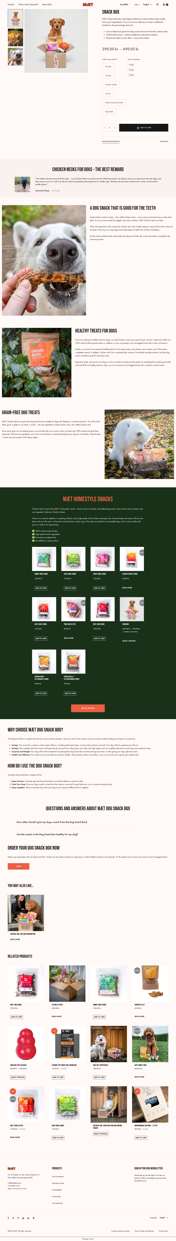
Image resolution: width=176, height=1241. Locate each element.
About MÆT (47, 4)
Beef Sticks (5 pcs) (16, 1125)
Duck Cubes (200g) (70, 574)
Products (11, 4)
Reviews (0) (164, 141)
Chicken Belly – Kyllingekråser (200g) (71, 677)
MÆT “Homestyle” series (64, 509)
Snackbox (125, 624)
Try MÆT (124, 4)
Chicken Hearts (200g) (129, 574)
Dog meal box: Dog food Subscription (22, 934)
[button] (108, 66)
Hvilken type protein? (109, 59)
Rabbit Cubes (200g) (41, 574)
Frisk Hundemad (58, 1176)
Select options (129, 641)
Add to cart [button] (41, 588)
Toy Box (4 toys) (57, 1005)
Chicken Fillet (140, 1005)
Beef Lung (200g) (98, 624)
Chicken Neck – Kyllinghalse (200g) (41, 677)
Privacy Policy (163, 1231)
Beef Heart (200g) (41, 624)
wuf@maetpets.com (14, 1183)
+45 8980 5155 (14, 1186)
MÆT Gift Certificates (100, 1065)
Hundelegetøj (57, 1190)
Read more (127, 588)
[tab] (111, 142)
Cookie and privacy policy (120, 1231)
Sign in (137, 4)
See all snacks (87, 708)
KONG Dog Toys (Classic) (18, 1065)
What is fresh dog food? (28, 4)
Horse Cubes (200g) (99, 574)
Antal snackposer (134, 59)
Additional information (111, 141)
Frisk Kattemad (57, 1203)
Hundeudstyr (56, 1196)
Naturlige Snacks (58, 1183)
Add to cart (145, 128)
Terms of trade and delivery (144, 1231)
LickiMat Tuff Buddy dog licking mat (64, 1065)
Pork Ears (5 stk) (70, 624)
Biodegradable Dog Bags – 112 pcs (146, 1125)
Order (18, 866)
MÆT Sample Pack (141, 1065)
